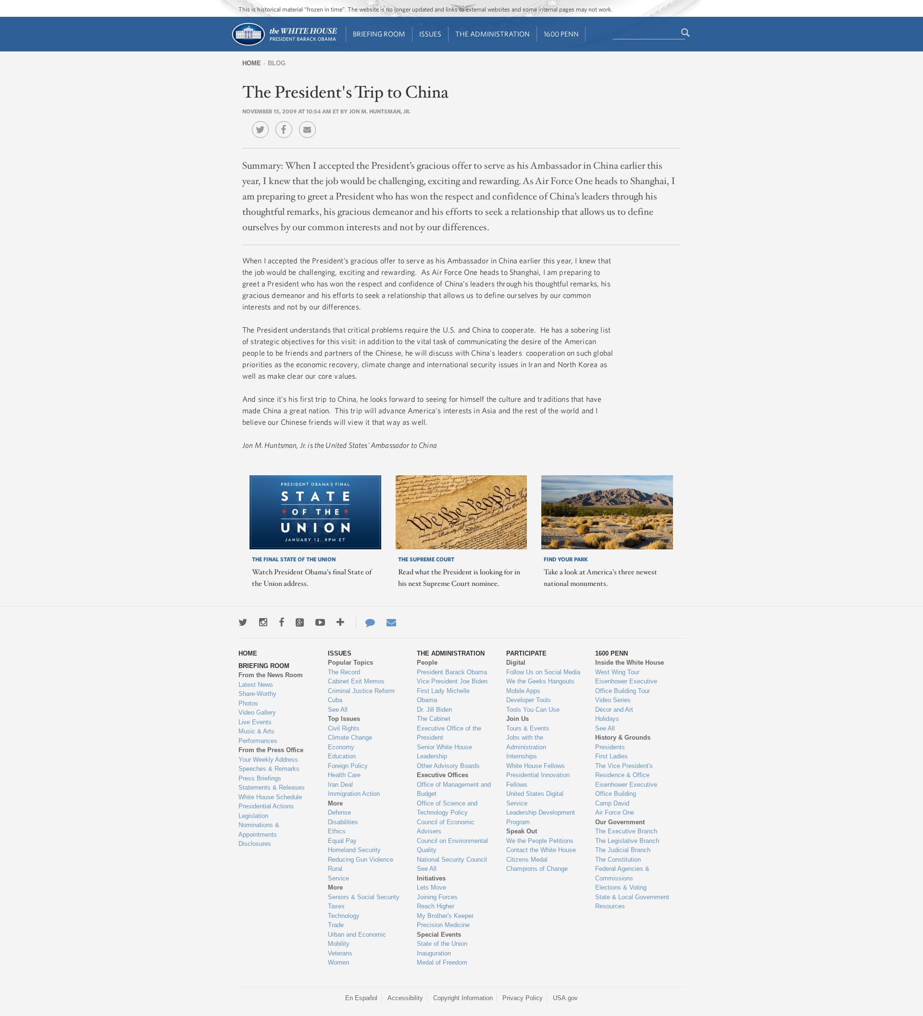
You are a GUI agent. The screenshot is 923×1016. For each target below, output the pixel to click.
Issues (430, 34)
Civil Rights (344, 728)
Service (338, 878)
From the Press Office (270, 750)
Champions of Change (537, 868)
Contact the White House (541, 850)
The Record (344, 672)
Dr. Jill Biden (434, 709)
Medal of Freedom (442, 962)
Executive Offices (442, 775)
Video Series (613, 700)
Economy (341, 747)
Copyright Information (463, 998)
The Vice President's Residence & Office (624, 770)
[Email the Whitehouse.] (391, 622)
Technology (344, 915)
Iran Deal (340, 784)
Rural (335, 868)
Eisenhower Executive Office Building (626, 789)
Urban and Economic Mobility (357, 939)
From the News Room (270, 675)
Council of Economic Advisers (445, 826)
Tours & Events (527, 728)
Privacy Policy (522, 998)
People (427, 662)
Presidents (610, 747)
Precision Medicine (443, 925)
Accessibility (405, 998)
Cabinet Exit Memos (356, 681)
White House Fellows (535, 765)
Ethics (337, 831)
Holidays (607, 718)
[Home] (284, 45)
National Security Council (452, 859)
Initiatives (431, 878)
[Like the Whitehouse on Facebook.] (281, 622)
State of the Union (442, 943)
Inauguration (434, 953)
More (335, 803)
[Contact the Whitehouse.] (365, 622)
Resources (610, 906)
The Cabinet (433, 718)
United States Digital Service (534, 798)
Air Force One (614, 812)
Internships (521, 756)
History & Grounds (622, 737)
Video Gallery (257, 712)
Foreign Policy (348, 765)
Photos (248, 703)
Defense (339, 812)
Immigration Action (354, 793)
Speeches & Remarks (268, 768)
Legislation (253, 815)
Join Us (517, 718)
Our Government (620, 822)
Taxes (336, 906)
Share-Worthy (257, 693)
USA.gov (565, 998)
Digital (515, 662)
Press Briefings (259, 778)
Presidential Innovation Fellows (538, 779)
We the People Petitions (540, 840)
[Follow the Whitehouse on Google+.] (300, 622)
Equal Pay (342, 840)
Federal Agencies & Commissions (622, 873)
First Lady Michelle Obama (443, 695)
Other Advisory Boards (448, 765)
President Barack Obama (452, 672)
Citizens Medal (527, 859)
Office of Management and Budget (454, 789)
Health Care (344, 775)
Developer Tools (528, 700)
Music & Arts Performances (257, 736)
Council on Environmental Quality (452, 845)
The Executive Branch (626, 831)
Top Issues (344, 718)
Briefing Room (379, 34)
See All (338, 709)
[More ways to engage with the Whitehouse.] (340, 622)
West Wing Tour (617, 672)
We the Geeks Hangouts (540, 681)
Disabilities (343, 822)
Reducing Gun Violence (360, 859)
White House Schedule (270, 797)
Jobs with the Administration (526, 742)
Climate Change (350, 737)
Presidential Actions (266, 806)
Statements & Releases (271, 787)
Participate (526, 653)
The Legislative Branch (627, 840)
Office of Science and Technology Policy (447, 808)
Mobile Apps (523, 690)
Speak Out (521, 831)
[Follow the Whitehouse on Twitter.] (243, 622)
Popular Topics (350, 662)
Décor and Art (614, 709)
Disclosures (254, 843)
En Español (361, 998)
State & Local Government (632, 897)
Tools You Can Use (533, 709)
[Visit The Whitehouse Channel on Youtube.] (320, 622)
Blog (277, 63)
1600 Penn (561, 34)
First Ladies (611, 756)
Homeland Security (354, 850)
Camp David (612, 803)
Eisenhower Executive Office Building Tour (626, 686)
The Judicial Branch (622, 850)
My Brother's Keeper (445, 915)
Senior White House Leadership (444, 751)
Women (338, 962)
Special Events (439, 934)
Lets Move (431, 887)
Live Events (255, 722)
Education (342, 756)
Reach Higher (435, 906)
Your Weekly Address (268, 759)
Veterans (340, 953)
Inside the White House (629, 662)
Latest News (255, 684)
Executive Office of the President (449, 733)
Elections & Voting (621, 887)
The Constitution (618, 859)
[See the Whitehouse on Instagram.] (263, 622)
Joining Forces (437, 897)
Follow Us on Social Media (543, 672)
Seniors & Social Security (363, 897)
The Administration (492, 34)
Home (251, 63)
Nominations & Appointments (258, 829)
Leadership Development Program (540, 817)
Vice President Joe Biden (452, 681)
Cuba (335, 700)
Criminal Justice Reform (361, 690)
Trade (336, 925)
